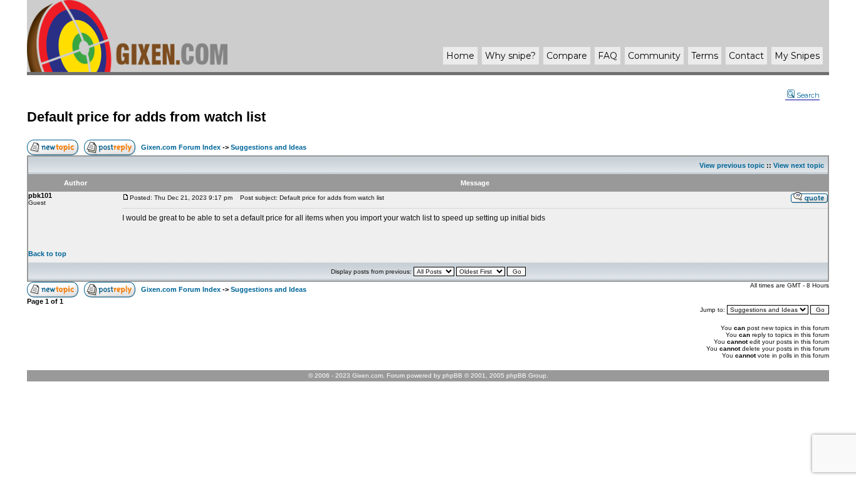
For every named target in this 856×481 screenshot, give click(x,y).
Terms (704, 55)
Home (460, 55)
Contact (746, 55)
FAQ (607, 55)
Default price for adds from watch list (146, 117)
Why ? (510, 55)
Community (654, 55)
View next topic (798, 165)
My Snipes (797, 55)
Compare (566, 55)
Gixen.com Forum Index (181, 147)
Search (808, 95)
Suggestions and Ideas (268, 147)
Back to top (47, 253)
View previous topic (732, 165)
